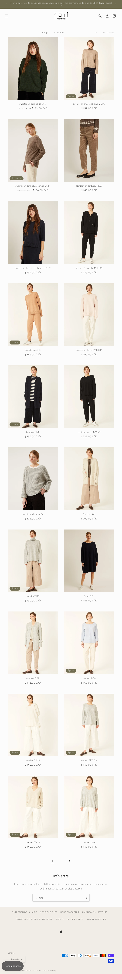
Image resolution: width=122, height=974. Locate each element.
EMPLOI (60, 919)
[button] (6, 15)
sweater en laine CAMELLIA (89, 350)
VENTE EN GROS (75, 919)
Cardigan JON (89, 514)
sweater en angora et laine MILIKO (89, 104)
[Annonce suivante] (115, 4)
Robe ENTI (89, 596)
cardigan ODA (32, 678)
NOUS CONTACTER (69, 912)
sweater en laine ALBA (33, 514)
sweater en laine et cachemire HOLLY (33, 268)
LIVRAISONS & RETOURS (95, 912)
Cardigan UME (32, 432)
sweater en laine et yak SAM (32, 104)
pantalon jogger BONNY (89, 432)
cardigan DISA (89, 678)
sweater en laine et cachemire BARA (32, 186)
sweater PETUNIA (89, 760)
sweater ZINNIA (32, 760)
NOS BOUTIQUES (48, 912)
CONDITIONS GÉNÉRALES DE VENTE (34, 919)
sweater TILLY (33, 596)
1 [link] (52, 861)
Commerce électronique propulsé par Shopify (37, 970)
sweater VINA (89, 842)
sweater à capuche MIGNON (89, 268)
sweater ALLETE (33, 350)
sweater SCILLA (33, 842)
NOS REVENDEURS (96, 919)
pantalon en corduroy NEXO (89, 186)
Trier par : (45, 32)
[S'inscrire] (85, 898)
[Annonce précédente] (6, 4)
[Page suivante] (69, 861)
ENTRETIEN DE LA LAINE (24, 912)
